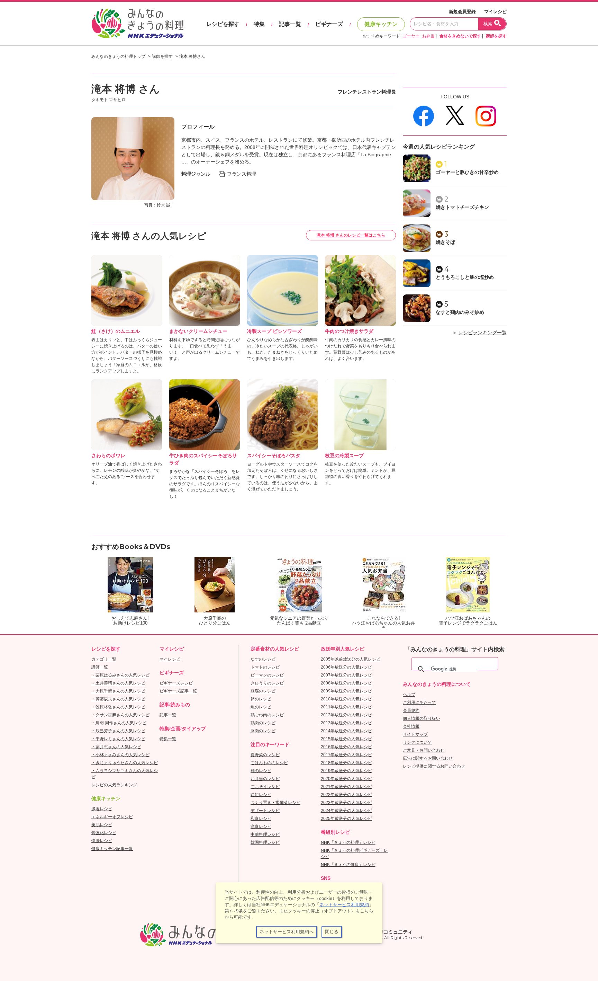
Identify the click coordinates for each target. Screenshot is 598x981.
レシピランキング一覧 (482, 332)
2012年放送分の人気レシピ (346, 715)
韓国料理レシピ (265, 842)
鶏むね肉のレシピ (267, 715)
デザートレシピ (265, 810)
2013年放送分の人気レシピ (346, 723)
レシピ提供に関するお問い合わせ (434, 766)
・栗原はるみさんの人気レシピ (120, 675)
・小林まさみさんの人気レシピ (120, 754)
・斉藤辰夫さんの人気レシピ (118, 699)
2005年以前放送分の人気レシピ (350, 659)
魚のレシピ (261, 707)
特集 (259, 24)
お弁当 (428, 36)
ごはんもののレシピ (269, 762)
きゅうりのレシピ (267, 683)
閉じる (331, 931)
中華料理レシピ (265, 834)
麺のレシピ (261, 770)
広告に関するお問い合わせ (428, 758)
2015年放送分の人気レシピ (346, 738)
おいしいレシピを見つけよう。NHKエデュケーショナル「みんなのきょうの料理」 (138, 23)
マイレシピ (495, 11)
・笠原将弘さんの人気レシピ (118, 707)
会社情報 (411, 726)
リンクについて (417, 742)
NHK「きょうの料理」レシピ (348, 842)
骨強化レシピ (103, 832)
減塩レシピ (101, 808)
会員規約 (411, 710)
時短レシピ (261, 794)
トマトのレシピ (265, 667)
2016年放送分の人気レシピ (346, 746)
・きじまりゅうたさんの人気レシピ (124, 762)
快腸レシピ (101, 840)
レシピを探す (222, 24)
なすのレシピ (263, 659)
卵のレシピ (261, 699)
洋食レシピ (261, 826)
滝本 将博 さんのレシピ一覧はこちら (351, 235)
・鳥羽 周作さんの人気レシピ (118, 723)
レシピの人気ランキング (114, 785)
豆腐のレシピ (263, 691)
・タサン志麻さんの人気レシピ (120, 715)
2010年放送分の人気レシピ (346, 699)
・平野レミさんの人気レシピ (118, 738)
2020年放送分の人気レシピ (346, 778)
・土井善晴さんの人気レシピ (118, 683)
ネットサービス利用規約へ (287, 931)
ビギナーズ (329, 24)
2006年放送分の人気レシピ (346, 667)
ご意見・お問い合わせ (423, 750)
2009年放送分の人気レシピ (346, 691)
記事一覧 (290, 24)
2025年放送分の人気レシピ (346, 818)
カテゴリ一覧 (103, 659)
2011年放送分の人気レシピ (346, 707)
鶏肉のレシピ (263, 723)
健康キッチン (381, 24)
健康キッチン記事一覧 (112, 848)
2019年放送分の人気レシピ (346, 770)
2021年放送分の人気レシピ (346, 786)
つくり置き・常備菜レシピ (275, 802)
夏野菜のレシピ (265, 754)
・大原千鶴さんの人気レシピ (118, 691)
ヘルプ (409, 694)
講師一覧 (99, 667)
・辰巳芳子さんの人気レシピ (118, 730)
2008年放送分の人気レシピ (346, 683)
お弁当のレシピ (265, 778)
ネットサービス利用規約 (344, 904)
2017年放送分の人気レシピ (346, 754)
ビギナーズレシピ (176, 683)
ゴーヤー (411, 36)
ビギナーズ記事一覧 (178, 691)
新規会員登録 (462, 11)
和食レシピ (261, 818)
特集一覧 (168, 738)
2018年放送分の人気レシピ (346, 762)
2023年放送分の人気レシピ (346, 802)
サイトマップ (415, 734)
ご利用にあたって (419, 702)
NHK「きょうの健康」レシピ (348, 864)
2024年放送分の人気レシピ (346, 810)
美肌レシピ (101, 824)
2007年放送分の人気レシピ (346, 675)
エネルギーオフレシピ (112, 816)
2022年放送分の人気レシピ (346, 794)
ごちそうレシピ (265, 786)
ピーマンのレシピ (267, 675)
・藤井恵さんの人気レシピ (116, 746)
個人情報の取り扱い (421, 718)
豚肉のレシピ (263, 730)
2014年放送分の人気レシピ (346, 730)
